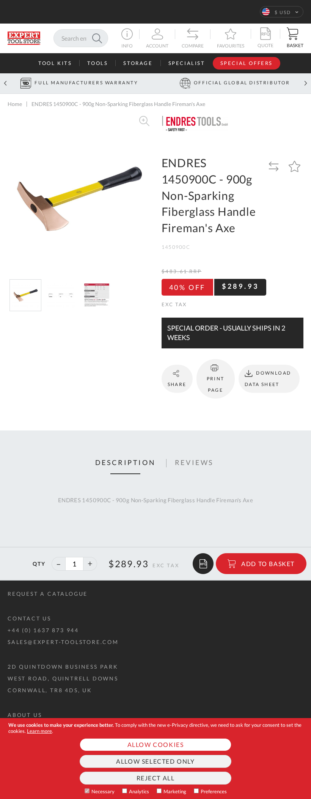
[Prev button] (5, 83)
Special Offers (246, 63)
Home (15, 104)
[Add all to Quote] (203, 563)
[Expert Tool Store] (24, 37)
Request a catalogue (48, 593)
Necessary (103, 791)
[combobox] (80, 38)
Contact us (29, 618)
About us (25, 715)
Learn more (39, 731)
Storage (137, 63)
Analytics (139, 791)
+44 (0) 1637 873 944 (43, 630)
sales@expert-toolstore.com (63, 642)
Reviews (194, 463)
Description (125, 463)
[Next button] (305, 83)
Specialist (186, 63)
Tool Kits (55, 63)
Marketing (174, 791)
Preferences (214, 791)
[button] (281, 11)
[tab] (125, 463)
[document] (155, 758)
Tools (97, 63)
